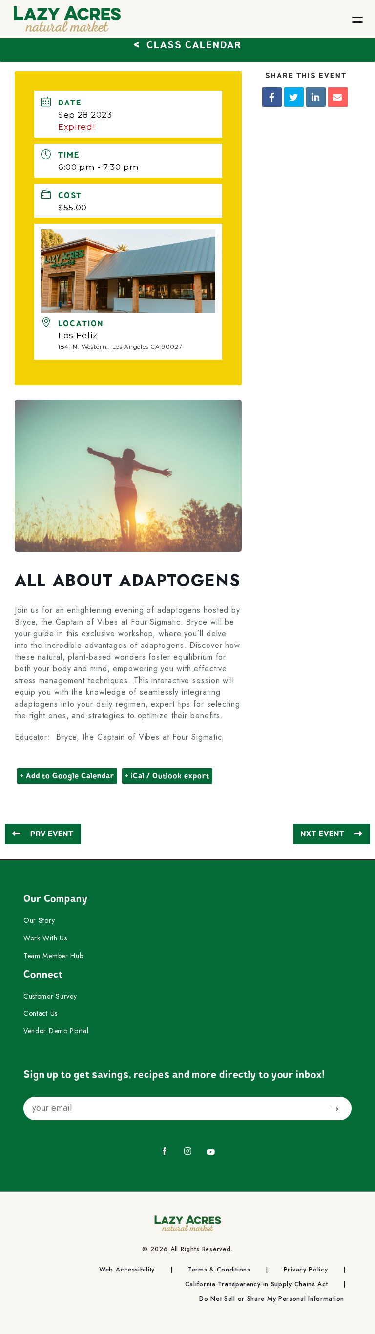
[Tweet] (294, 97)
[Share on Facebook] (272, 97)
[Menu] (349, 19)
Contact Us (40, 1013)
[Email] (338, 97)
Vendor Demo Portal (56, 1031)
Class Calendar (187, 44)
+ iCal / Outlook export (167, 776)
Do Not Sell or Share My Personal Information (271, 1298)
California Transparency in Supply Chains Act (256, 1284)
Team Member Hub (53, 956)
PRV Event (52, 834)
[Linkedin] (316, 97)
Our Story (39, 921)
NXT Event (323, 834)
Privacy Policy (306, 1269)
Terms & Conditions (219, 1269)
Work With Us (45, 938)
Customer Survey (50, 996)
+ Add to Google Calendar (67, 776)
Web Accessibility (127, 1269)
